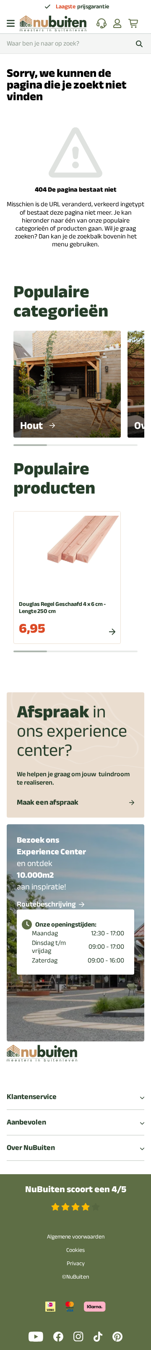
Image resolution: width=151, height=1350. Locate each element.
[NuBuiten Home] (53, 23)
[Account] (117, 23)
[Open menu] (11, 23)
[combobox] (75, 43)
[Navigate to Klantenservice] (101, 23)
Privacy (76, 1263)
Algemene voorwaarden (75, 1236)
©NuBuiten (75, 1276)
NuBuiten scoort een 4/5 (75, 1189)
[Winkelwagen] (133, 23)
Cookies (75, 1250)
